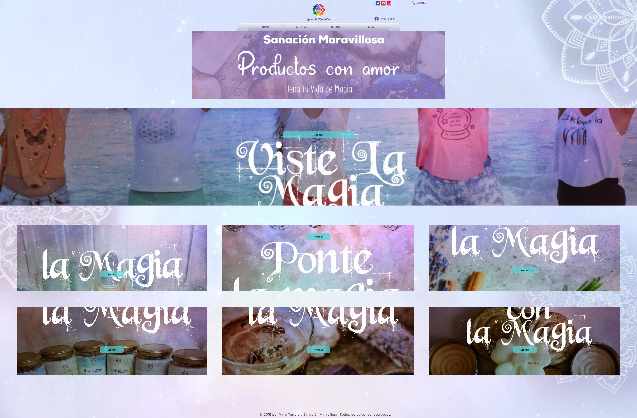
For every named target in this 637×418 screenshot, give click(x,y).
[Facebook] (378, 3)
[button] (420, 3)
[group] (318, 395)
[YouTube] (383, 3)
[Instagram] (389, 3)
